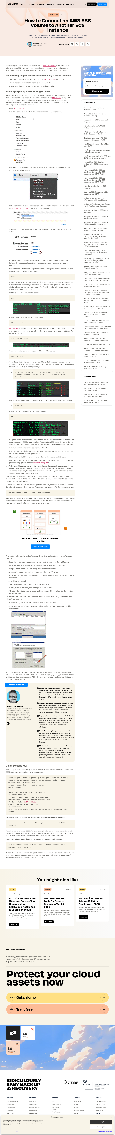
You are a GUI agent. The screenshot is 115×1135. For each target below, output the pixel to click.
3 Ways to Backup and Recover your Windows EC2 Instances (97, 333)
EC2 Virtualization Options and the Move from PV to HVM (96, 361)
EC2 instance (50, 79)
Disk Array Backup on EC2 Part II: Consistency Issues (96, 217)
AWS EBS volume (49, 66)
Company (60, 4)
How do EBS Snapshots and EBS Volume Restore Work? (95, 267)
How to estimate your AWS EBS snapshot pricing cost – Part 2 (95, 139)
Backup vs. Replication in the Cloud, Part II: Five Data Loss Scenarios (97, 205)
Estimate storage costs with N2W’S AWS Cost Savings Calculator (96, 383)
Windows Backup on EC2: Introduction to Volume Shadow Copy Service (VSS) (95, 236)
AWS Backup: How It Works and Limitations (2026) (95, 389)
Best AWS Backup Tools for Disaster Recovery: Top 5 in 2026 (54, 903)
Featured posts (90, 377)
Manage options (101, 1127)
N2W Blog (12, 889)
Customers (70, 4)
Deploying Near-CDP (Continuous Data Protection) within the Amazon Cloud (96, 300)
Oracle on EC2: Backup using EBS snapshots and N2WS (96, 193)
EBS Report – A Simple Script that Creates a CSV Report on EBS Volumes (96, 314)
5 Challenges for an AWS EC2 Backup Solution (94, 127)
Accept (101, 1122)
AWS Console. (19, 108)
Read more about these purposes (105, 1131)
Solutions (40, 4)
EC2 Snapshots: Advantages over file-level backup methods (96, 133)
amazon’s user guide (40, 463)
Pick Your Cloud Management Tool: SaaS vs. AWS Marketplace (96, 321)
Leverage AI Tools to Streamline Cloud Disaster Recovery (95, 395)
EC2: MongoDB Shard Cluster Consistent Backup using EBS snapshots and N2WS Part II (94, 180)
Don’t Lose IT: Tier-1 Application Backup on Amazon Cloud (95, 229)
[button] (111, 1117)
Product (23, 4)
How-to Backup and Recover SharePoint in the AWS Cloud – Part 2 (97, 349)
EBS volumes (14, 328)
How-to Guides (53, 15)
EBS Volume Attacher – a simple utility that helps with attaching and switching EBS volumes (96, 292)
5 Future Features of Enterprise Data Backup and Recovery (97, 285)
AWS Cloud (48, 889)
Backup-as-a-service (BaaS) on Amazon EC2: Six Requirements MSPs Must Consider (95, 244)
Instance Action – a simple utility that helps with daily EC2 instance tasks (97, 279)
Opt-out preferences (7, 1131)
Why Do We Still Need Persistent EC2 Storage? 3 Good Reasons (97, 307)
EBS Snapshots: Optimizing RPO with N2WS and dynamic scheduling (97, 157)
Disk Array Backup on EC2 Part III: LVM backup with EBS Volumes (96, 223)
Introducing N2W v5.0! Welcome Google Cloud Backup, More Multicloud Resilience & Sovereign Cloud (22, 904)
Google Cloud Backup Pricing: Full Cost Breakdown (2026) (91, 901)
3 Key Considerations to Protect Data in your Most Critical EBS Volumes (97, 327)
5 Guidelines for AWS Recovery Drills (97, 344)
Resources (50, 4)
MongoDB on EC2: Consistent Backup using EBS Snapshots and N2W (96, 164)
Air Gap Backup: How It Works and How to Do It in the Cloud (96, 401)
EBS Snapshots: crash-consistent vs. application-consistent (97, 151)
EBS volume (56, 98)
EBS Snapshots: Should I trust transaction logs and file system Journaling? (95, 252)
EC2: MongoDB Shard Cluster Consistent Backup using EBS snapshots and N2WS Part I (94, 172)
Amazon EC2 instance (20, 208)
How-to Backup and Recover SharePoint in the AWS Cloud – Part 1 (97, 339)
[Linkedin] (8, 723)
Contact (22, 1131)
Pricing (32, 4)
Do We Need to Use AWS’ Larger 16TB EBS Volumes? (96, 368)
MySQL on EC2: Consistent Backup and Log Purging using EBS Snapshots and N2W (96, 260)
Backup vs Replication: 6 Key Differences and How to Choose (95, 199)
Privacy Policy (16, 1131)
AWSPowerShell (30, 802)
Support (99, 1097)
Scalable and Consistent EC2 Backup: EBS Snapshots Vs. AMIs (97, 273)
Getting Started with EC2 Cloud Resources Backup (95, 115)
